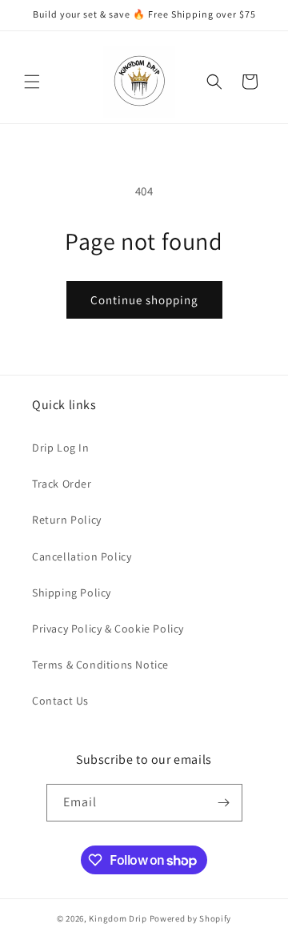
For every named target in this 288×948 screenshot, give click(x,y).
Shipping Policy (71, 592)
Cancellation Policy (81, 556)
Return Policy (67, 519)
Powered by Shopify (191, 918)
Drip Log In (61, 447)
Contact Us (60, 700)
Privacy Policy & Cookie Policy (108, 628)
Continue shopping (144, 299)
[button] (32, 81)
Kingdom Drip (117, 918)
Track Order (62, 483)
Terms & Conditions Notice (100, 664)
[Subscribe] (224, 802)
